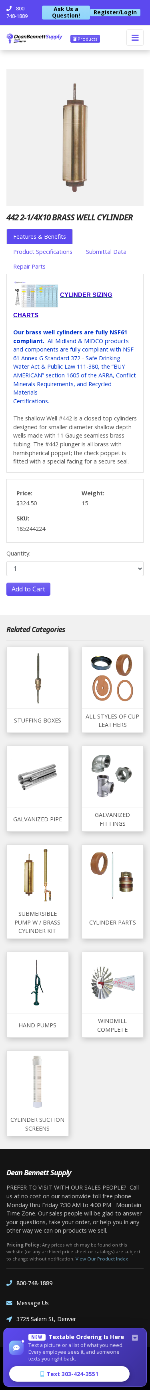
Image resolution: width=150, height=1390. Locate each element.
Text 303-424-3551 (72, 1374)
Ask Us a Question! (66, 13)
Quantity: (18, 553)
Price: (24, 493)
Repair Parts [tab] (29, 266)
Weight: (93, 493)
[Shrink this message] (135, 1338)
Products (86, 39)
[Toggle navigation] (135, 37)
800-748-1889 (34, 1283)
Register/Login (115, 12)
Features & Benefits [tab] (39, 236)
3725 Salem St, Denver (46, 1319)
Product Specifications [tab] (42, 251)
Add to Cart (28, 589)
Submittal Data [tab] (106, 251)
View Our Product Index (102, 1259)
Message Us (32, 1303)
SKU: (22, 518)
